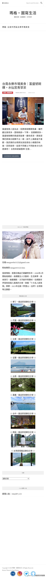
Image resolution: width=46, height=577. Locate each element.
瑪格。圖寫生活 (23, 13)
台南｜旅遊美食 (7, 92)
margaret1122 (21, 92)
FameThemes (15, 570)
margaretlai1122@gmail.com (17, 262)
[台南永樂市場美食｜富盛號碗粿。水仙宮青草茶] (23, 111)
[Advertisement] (23, 59)
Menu (6, 3)
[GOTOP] (33, 573)
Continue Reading (11, 156)
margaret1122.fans (17, 268)
